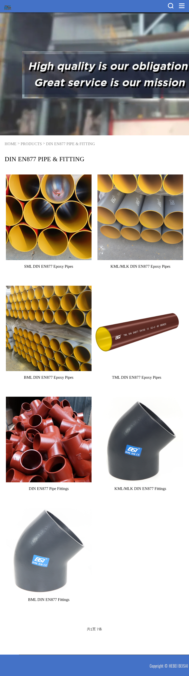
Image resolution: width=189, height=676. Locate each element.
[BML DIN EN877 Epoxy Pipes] (49, 328)
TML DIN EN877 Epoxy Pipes (136, 377)
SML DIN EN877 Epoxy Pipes (48, 266)
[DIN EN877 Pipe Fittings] (49, 439)
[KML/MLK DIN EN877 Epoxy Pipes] (140, 217)
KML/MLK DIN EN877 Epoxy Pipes (140, 266)
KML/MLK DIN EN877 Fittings (140, 489)
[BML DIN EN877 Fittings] (49, 551)
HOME (10, 144)
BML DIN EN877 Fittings (48, 599)
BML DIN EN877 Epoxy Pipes (48, 377)
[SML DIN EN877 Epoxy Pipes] (49, 217)
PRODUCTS (31, 144)
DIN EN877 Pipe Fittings (49, 489)
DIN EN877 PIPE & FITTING (70, 144)
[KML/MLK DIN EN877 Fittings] (140, 439)
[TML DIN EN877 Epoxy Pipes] (137, 328)
